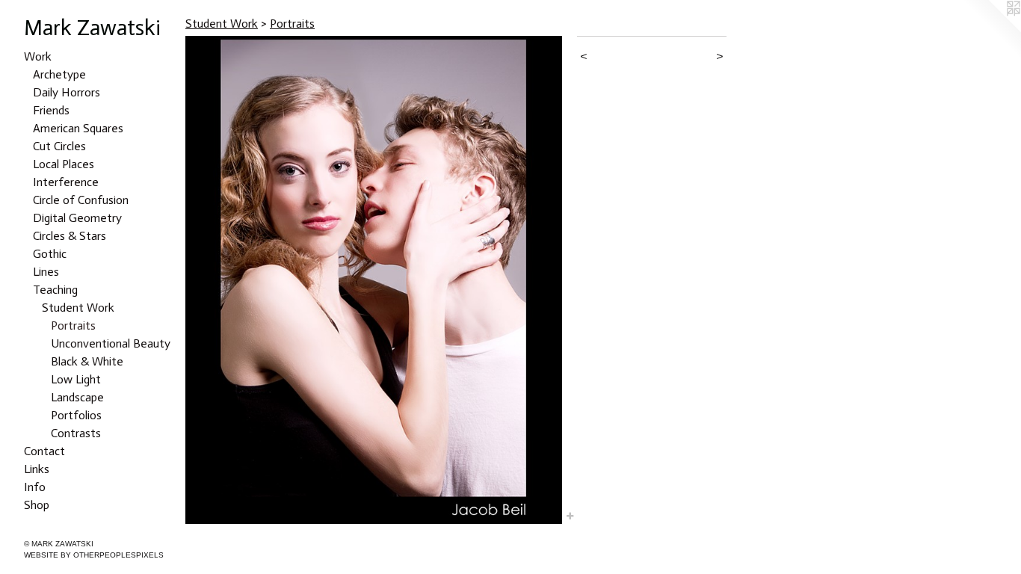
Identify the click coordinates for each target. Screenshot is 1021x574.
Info (35, 487)
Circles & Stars (69, 236)
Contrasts (76, 433)
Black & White (87, 361)
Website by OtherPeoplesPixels (94, 555)
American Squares (78, 128)
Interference (66, 182)
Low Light (76, 379)
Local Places (63, 164)
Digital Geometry (77, 218)
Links (36, 469)
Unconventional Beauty (110, 343)
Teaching (55, 290)
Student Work (78, 307)
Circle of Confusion (81, 200)
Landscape (77, 397)
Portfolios (76, 415)
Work (38, 56)
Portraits (73, 325)
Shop (36, 505)
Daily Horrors (66, 92)
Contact (44, 451)
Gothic (50, 254)
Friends (51, 110)
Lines (46, 272)
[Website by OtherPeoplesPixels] (991, 30)
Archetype (59, 74)
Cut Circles (59, 146)
